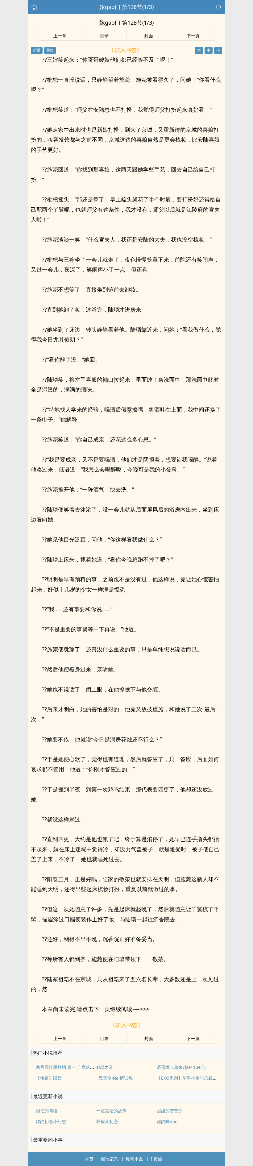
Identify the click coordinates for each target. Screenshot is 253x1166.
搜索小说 (134, 1159)
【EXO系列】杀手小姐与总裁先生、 (191, 1078)
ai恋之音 (104, 1067)
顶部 (157, 1159)
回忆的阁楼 (46, 1111)
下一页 (193, 36)
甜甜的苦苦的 (170, 1111)
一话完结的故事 (111, 1111)
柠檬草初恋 (107, 1121)
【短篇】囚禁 (49, 1078)
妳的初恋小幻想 (51, 1121)
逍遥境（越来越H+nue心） (183, 1067)
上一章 (59, 36)
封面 (148, 36)
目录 (104, 36)
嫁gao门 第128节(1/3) (126, 6)
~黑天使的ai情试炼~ (115, 1078)
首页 (89, 1159)
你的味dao (167, 1121)
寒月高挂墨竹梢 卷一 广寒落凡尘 (67, 1067)
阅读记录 (109, 1159)
